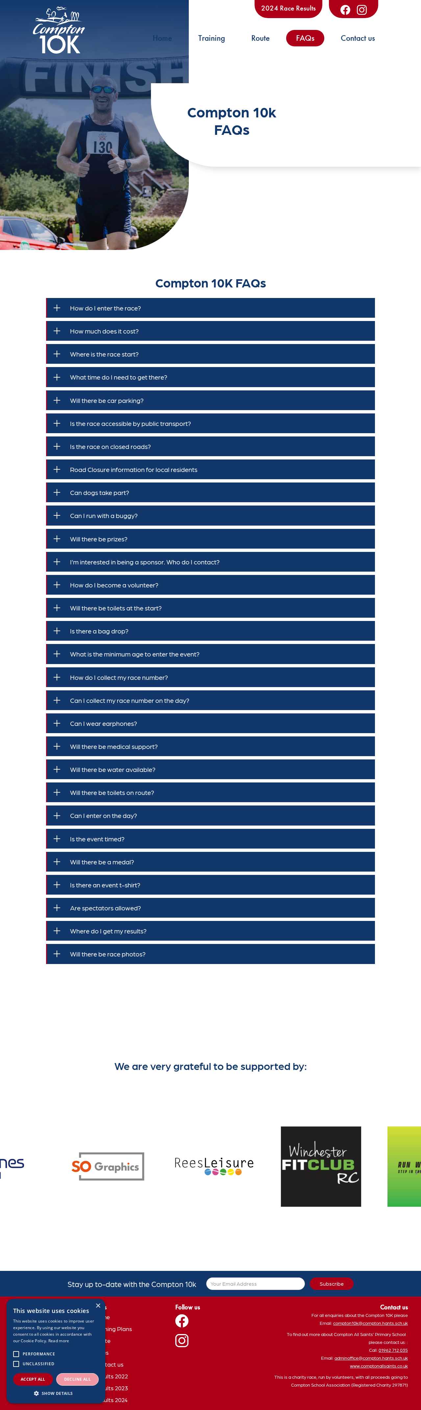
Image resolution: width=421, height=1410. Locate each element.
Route (260, 38)
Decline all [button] (77, 1379)
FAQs (305, 38)
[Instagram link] (362, 9)
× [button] (97, 1305)
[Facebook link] (345, 9)
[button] (56, 1393)
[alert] (56, 1351)
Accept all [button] (33, 1379)
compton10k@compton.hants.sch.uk (370, 1322)
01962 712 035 (393, 1349)
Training (211, 38)
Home (162, 38)
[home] (59, 30)
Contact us (358, 38)
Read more (58, 1341)
